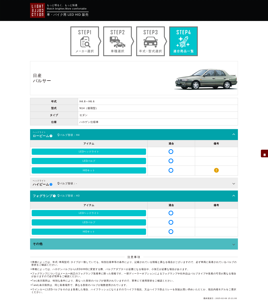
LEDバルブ (89, 161)
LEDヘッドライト (89, 151)
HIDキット (89, 170)
